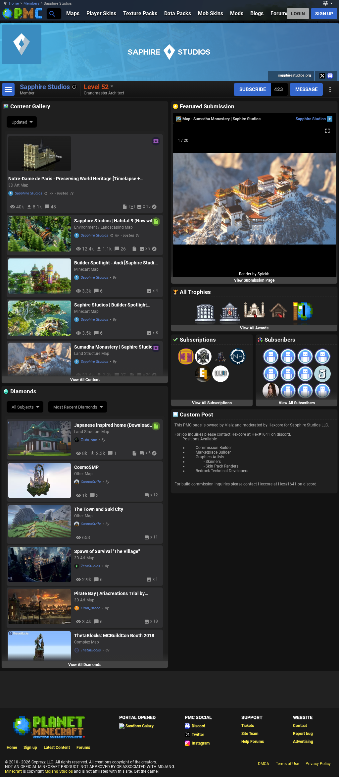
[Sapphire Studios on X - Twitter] (322, 76)
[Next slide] (322, 201)
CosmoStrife (91, 482)
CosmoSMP (86, 467)
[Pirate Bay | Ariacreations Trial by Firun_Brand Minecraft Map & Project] (39, 607)
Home (14, 3)
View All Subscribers (297, 403)
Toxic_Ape (89, 440)
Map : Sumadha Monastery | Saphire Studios (221, 119)
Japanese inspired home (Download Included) (112, 425)
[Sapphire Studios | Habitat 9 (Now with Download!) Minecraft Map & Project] (39, 234)
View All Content (85, 379)
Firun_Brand (90, 608)
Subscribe (252, 89)
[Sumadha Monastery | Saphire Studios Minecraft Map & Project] (39, 361)
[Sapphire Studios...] (51, 13)
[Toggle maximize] (327, 131)
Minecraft (13, 771)
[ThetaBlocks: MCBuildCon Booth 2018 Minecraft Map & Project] (39, 649)
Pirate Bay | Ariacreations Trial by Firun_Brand (109, 593)
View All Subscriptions (212, 403)
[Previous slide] (186, 201)
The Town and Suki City (98, 509)
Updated (19, 122)
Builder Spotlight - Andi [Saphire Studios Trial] (116, 262)
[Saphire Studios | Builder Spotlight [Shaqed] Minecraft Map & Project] (39, 319)
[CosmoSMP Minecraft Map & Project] (39, 481)
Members (31, 3)
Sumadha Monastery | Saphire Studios (114, 347)
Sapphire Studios (28, 193)
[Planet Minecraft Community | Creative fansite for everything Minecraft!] (48, 726)
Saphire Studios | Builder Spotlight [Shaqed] (110, 304)
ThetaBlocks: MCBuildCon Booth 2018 (114, 635)
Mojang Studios (59, 771)
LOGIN (298, 13)
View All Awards (254, 328)
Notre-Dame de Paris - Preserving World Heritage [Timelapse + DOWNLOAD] (74, 178)
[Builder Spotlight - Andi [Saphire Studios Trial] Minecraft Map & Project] (39, 276)
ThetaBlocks (91, 650)
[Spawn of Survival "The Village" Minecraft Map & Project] (39, 565)
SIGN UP (324, 13)
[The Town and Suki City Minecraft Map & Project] (39, 523)
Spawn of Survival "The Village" (107, 551)
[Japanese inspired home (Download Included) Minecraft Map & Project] (39, 439)
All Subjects (23, 407)
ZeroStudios (90, 566)
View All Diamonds (84, 664)
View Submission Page (254, 280)
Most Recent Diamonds (75, 407)
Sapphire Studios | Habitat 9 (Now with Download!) (114, 220)
